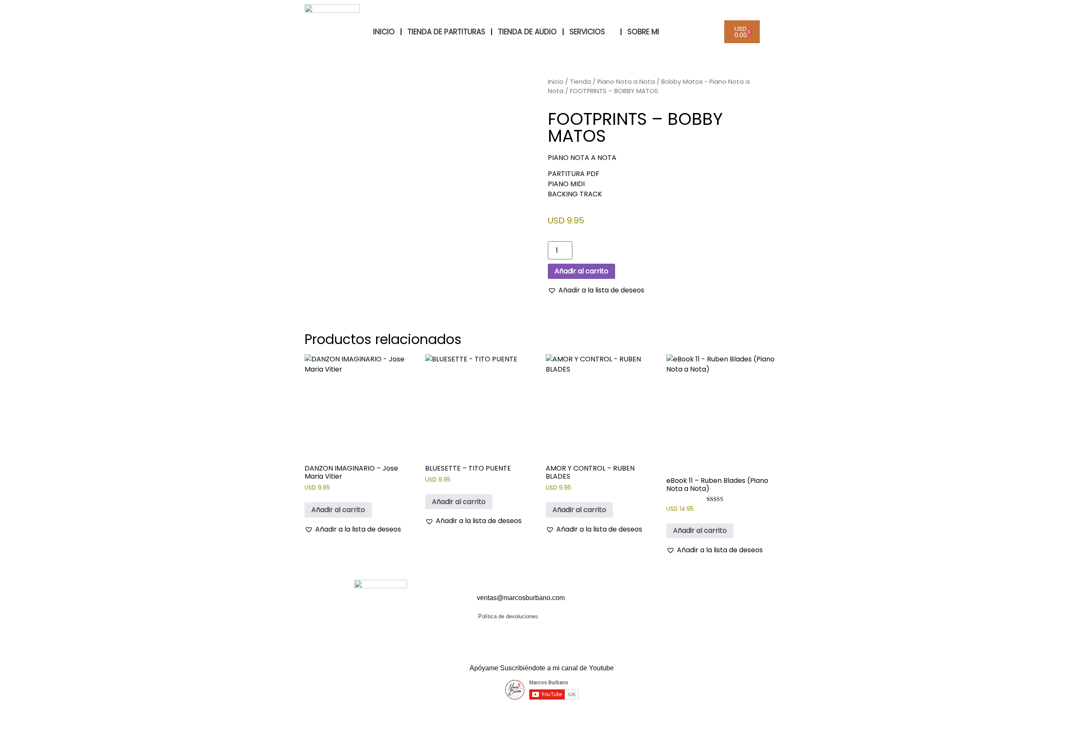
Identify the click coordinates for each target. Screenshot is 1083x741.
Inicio (555, 81)
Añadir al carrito (581, 271)
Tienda (580, 81)
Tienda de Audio (527, 32)
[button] (596, 290)
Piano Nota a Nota (626, 81)
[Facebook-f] (634, 606)
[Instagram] (665, 606)
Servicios (587, 32)
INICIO (384, 32)
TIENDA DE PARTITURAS (446, 32)
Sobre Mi (643, 32)
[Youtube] (649, 606)
